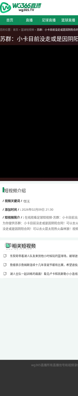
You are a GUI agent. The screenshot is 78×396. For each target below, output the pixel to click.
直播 (29, 20)
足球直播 (49, 20)
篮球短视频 (27, 30)
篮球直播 (68, 20)
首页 (9, 20)
